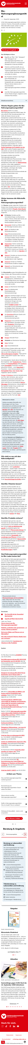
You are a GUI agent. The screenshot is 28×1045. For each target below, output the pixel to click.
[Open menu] (3, 1042)
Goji (21, 371)
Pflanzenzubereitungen (17, 530)
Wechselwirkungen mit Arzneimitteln (13, 598)
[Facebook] (10, 1026)
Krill (19, 395)
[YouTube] (18, 1026)
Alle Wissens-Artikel (13, 818)
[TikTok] (6, 1026)
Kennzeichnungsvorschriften (13, 479)
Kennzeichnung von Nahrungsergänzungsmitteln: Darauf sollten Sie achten (11, 787)
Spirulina (21, 251)
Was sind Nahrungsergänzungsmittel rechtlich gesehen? (11, 779)
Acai (14, 371)
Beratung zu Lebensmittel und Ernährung (13, 844)
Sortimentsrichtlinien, (7, 723)
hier (9, 186)
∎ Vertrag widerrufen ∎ (19, 1039)
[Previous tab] (2, 834)
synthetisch (16, 467)
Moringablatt (5, 371)
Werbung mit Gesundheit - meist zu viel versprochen (12, 812)
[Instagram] (2, 1026)
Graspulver (11, 324)
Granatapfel (8, 365)
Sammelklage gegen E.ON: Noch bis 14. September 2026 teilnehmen (14, 984)
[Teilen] (4, 30)
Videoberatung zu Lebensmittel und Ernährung (14, 885)
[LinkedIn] (14, 1026)
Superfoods (20, 367)
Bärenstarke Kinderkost (9, 932)
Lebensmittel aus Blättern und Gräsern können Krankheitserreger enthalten (13, 693)
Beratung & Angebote (9, 50)
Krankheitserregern (6, 549)
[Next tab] (25, 834)
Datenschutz (9, 1035)
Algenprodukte (21, 539)
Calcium (11, 513)
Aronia (18, 371)
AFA (6, 253)
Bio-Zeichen (4, 110)
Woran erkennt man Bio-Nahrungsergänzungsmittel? (8, 796)
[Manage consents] (25, 1042)
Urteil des (12, 735)
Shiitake (7, 245)
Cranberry (24, 363)
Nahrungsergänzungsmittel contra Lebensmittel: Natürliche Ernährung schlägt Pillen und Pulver (13, 713)
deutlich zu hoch (13, 304)
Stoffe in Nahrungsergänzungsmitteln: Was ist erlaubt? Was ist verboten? (11, 804)
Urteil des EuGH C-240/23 (8, 770)
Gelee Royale (22, 209)
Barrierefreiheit (6, 1039)
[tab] (8, 1006)
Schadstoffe (15, 535)
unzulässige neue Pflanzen (8, 537)
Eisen (18, 513)
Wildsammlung (22, 162)
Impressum (19, 1035)
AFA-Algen (21, 420)
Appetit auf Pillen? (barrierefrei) (14, 619)
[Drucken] (1, 30)
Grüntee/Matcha (13, 363)
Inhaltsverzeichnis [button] (7, 101)
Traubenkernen (17, 362)
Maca (10, 371)
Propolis (15, 209)
